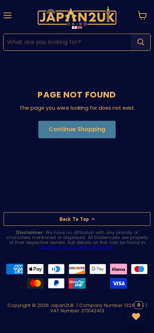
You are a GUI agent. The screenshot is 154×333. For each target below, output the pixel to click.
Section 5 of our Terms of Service (76, 247)
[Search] (140, 42)
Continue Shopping (77, 129)
